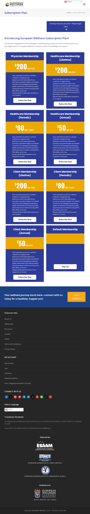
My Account (9, 363)
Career (6, 339)
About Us (8, 319)
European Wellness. (39, 510)
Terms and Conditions (12, 344)
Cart (6, 368)
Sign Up (65, 267)
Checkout (8, 373)
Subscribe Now (24, 100)
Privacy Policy (9, 349)
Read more (46, 428)
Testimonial (8, 324)
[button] (84, 4)
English (10, 409)
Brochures (8, 329)
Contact (7, 334)
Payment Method (11, 378)
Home (69, 13)
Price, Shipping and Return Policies (17, 383)
